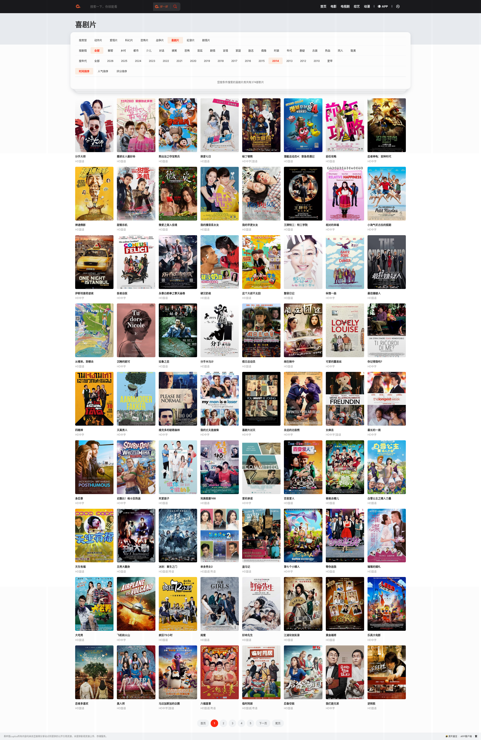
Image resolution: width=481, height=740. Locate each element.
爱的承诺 (247, 498)
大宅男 (79, 635)
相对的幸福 (332, 224)
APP (385, 6)
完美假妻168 (208, 498)
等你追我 (331, 566)
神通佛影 (80, 224)
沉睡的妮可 (123, 361)
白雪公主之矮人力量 (379, 498)
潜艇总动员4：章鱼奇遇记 (299, 156)
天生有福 (80, 566)
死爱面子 (164, 498)
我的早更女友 (250, 224)
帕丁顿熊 (247, 156)
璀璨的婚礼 (374, 566)
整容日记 (289, 293)
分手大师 (80, 156)
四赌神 (79, 429)
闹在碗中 (289, 361)
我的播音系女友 (209, 224)
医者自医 (122, 293)
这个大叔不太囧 (251, 293)
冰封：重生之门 (168, 566)
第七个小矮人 (292, 566)
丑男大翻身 (123, 566)
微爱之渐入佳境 (168, 224)
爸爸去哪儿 (332, 498)
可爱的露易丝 (334, 361)
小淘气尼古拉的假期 (379, 224)
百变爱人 (289, 498)
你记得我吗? (375, 361)
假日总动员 (248, 361)
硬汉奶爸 (205, 293)
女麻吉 (330, 429)
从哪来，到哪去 (84, 361)
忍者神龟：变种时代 (379, 156)
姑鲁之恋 (164, 361)
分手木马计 (207, 361)
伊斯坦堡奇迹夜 (84, 293)
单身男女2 (206, 566)
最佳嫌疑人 (374, 293)
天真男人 (122, 429)
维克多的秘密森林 (169, 429)
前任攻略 (331, 156)
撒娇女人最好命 (126, 156)
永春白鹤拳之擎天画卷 (172, 293)
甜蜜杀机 (122, 224)
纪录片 (191, 40)
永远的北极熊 (292, 429)
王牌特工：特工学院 (296, 224)
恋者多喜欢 (81, 703)
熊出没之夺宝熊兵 (169, 156)
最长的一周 (374, 429)
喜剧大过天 (248, 429)
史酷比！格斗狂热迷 (129, 498)
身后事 (79, 498)
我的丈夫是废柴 (209, 429)
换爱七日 (205, 156)
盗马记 (246, 566)
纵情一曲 (331, 293)
